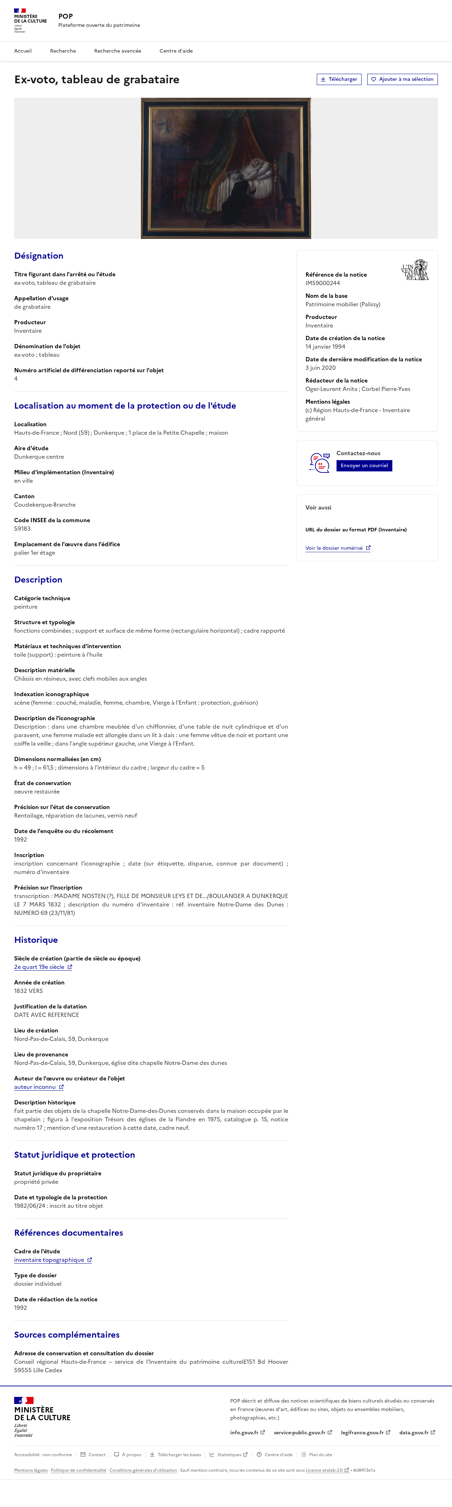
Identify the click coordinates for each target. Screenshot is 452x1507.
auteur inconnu (35, 1087)
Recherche (63, 51)
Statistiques (229, 1455)
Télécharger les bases (179, 1455)
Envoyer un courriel (364, 465)
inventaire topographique (49, 1259)
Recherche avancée (117, 51)
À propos (131, 1455)
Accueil (23, 51)
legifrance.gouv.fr (362, 1432)
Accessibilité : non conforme (43, 1455)
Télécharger (343, 79)
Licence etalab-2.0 (324, 1470)
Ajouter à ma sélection (406, 79)
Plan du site (320, 1455)
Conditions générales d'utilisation (143, 1470)
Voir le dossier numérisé (334, 548)
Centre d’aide (279, 1455)
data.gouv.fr (414, 1432)
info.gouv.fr (244, 1432)
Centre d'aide (176, 51)
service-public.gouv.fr (300, 1432)
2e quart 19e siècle (39, 967)
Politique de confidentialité (78, 1470)
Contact (97, 1455)
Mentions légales (31, 1470)
